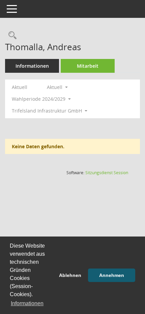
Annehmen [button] (111, 275)
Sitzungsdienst (106, 173)
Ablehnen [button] (70, 275)
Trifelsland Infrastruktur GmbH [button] (47, 110)
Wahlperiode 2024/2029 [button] (39, 99)
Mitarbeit (87, 66)
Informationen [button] (27, 303)
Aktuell (19, 87)
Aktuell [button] (55, 87)
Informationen (32, 66)
